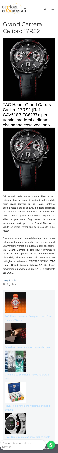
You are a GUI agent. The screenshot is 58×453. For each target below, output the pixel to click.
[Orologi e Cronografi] (14, 8)
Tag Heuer (12, 284)
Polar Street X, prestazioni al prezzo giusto (27, 437)
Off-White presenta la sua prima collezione (27, 347)
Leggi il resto (9, 280)
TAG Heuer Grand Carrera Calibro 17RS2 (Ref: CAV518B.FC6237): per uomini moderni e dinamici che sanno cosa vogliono (28, 114)
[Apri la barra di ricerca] (45, 9)
